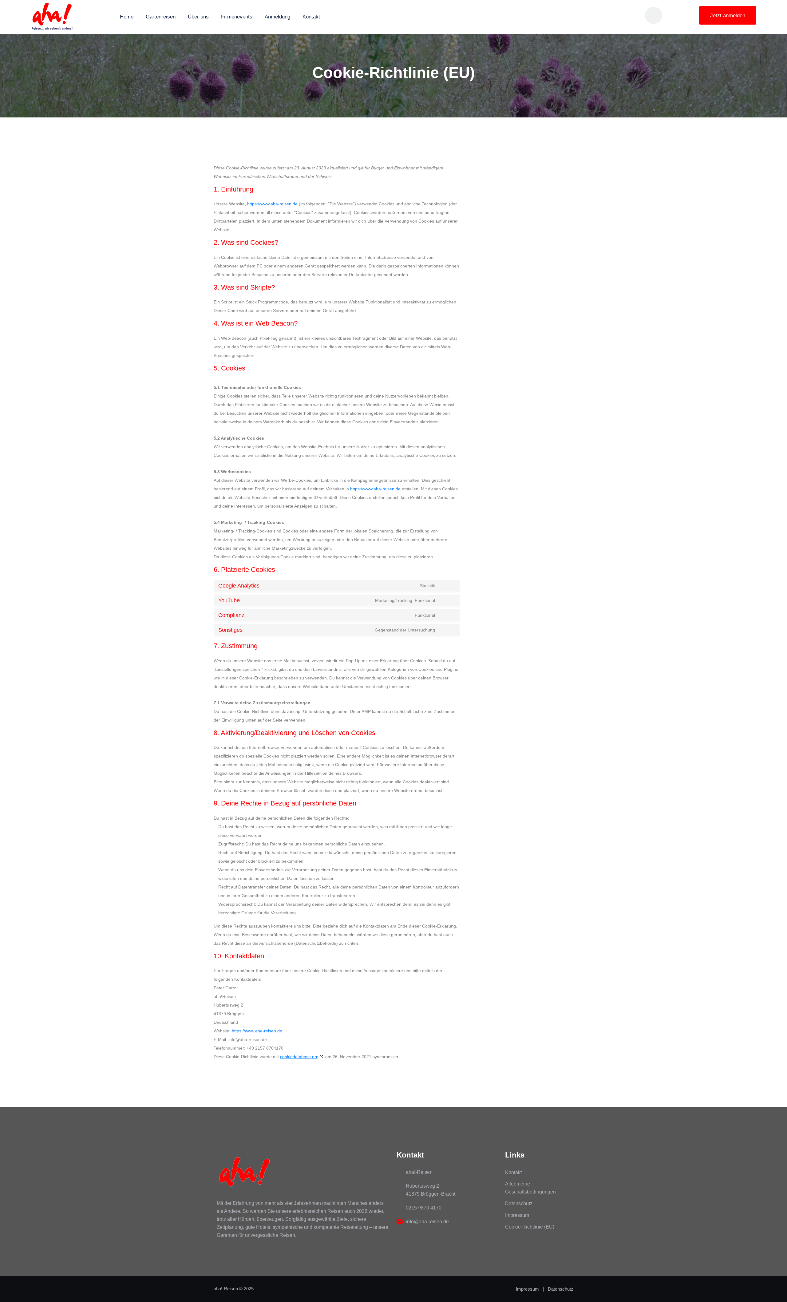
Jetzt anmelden (727, 15)
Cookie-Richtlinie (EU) (529, 1226)
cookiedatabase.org (299, 1056)
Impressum (517, 1215)
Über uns (198, 17)
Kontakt (311, 17)
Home (126, 17)
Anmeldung (277, 17)
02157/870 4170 (423, 1207)
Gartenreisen (161, 17)
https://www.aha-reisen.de (272, 203)
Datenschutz (518, 1203)
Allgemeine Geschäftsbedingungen (530, 1187)
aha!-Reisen (226, 1288)
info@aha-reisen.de (427, 1221)
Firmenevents (236, 17)
